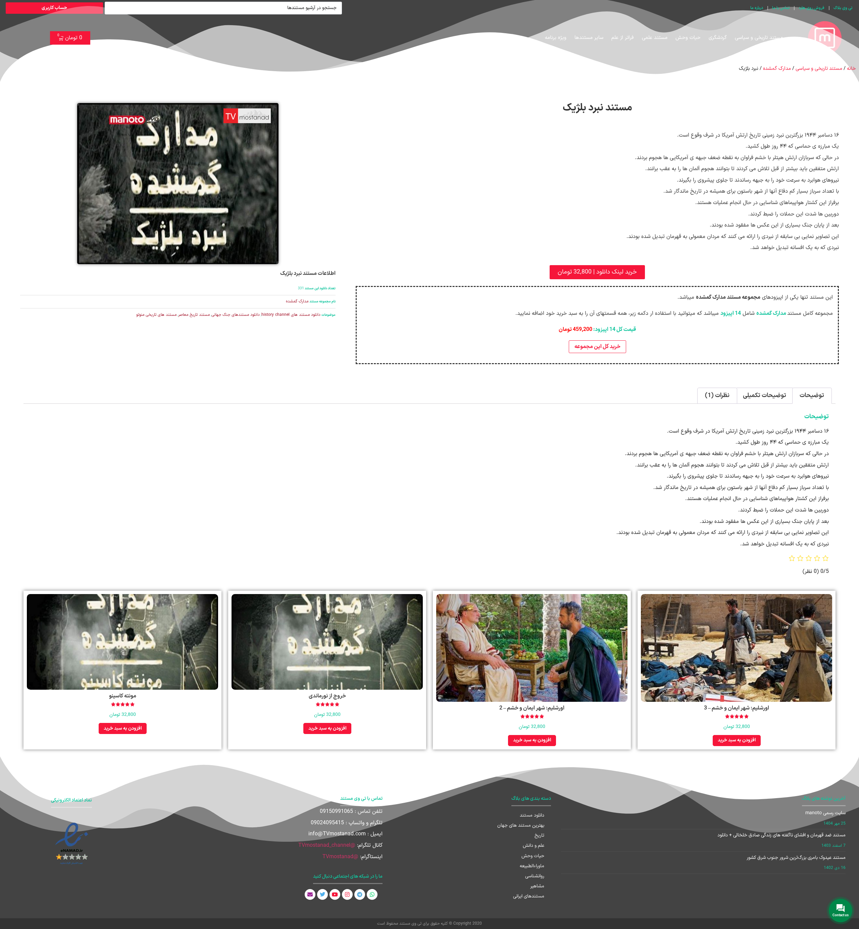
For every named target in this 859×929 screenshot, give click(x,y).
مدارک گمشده (777, 68)
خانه (851, 68)
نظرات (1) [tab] (717, 395)
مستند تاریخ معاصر (194, 315)
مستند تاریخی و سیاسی (759, 38)
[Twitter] (322, 894)
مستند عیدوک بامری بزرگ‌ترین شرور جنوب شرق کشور (796, 857)
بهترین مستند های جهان (520, 825)
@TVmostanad (340, 857)
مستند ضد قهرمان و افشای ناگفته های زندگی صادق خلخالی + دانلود (781, 835)
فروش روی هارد (811, 8)
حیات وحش (688, 38)
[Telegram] (359, 894)
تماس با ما (781, 8)
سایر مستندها (588, 38)
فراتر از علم (622, 38)
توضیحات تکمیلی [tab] (764, 395)
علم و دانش (533, 845)
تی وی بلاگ (842, 8)
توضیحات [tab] (812, 395)
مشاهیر (537, 886)
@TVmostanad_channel (326, 845)
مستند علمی (654, 38)
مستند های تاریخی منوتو (156, 315)
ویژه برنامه (555, 38)
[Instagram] (347, 894)
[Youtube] (335, 894)
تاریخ (539, 835)
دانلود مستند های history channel (290, 315)
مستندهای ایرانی (528, 896)
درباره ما (756, 8)
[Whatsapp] (372, 894)
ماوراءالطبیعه (532, 866)
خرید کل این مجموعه (597, 347)
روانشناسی (534, 876)
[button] (597, 272)
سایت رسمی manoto (825, 813)
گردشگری (718, 38)
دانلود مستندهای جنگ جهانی (235, 315)
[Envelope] (310, 894)
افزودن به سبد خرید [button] (737, 740)
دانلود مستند (532, 815)
